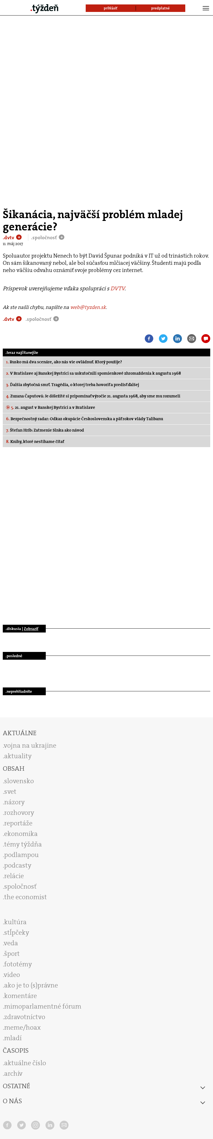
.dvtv (9, 237)
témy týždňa (23, 844)
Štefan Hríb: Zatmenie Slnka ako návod (45, 430)
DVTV (117, 288)
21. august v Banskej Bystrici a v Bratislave (53, 407)
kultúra (15, 922)
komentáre (20, 995)
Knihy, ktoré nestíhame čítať (35, 441)
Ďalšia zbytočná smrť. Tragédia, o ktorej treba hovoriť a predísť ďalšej (72, 384)
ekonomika (21, 833)
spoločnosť (20, 886)
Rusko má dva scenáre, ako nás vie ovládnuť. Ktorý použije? (64, 362)
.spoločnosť (44, 237)
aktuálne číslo (25, 1063)
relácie (14, 875)
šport (12, 953)
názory (14, 802)
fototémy (18, 964)
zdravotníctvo (24, 1016)
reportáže (18, 823)
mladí (13, 1038)
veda (11, 943)
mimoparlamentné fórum (42, 1006)
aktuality (18, 756)
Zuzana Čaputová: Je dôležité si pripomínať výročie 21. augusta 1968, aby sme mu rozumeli (93, 396)
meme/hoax (22, 1027)
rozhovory (19, 812)
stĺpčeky (16, 932)
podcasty (17, 865)
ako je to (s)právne (31, 985)
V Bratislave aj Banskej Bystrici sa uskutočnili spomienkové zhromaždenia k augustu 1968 (93, 373)
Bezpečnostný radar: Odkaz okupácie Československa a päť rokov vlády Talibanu (84, 419)
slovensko (19, 781)
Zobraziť (31, 628)
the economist (25, 897)
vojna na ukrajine (30, 745)
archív (13, 1073)
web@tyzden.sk (88, 307)
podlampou (21, 854)
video (12, 974)
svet (10, 791)
